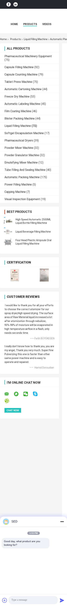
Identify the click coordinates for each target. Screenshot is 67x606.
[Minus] (62, 521)
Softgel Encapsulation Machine (24, 133)
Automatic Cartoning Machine (23, 89)
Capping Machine (15, 192)
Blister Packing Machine (19, 118)
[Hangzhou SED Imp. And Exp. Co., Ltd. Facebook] (8, 4)
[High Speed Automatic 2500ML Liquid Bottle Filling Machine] (8, 221)
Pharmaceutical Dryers (18, 140)
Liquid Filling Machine (36, 39)
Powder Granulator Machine (21, 155)
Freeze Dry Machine (16, 96)
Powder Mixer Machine (18, 148)
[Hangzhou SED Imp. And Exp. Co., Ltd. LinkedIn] (15, 4)
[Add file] (4, 600)
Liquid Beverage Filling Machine (33, 231)
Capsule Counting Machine (21, 74)
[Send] (62, 600)
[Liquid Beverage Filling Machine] (8, 231)
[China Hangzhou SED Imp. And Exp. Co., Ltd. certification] (14, 275)
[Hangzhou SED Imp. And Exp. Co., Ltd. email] (8, 394)
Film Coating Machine (17, 111)
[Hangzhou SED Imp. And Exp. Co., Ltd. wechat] (27, 394)
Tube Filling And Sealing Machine (24, 170)
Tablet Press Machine (18, 82)
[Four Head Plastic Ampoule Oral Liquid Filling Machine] (8, 242)
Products (30, 24)
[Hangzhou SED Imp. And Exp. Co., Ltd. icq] (9, 400)
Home (14, 24)
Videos (46, 24)
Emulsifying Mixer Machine (21, 162)
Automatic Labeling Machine (22, 104)
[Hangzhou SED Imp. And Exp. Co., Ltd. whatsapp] (18, 394)
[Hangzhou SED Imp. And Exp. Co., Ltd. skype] (37, 393)
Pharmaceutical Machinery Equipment (28, 56)
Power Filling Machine (18, 184)
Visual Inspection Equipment (22, 199)
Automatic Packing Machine (22, 177)
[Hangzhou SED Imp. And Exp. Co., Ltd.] (33, 16)
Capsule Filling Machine (19, 67)
